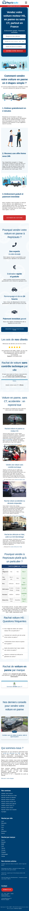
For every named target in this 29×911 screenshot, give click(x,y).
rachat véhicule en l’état (16, 546)
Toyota (3, 848)
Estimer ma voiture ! (14, 6)
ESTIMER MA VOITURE (14, 217)
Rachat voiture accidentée (8, 797)
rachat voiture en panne (16, 444)
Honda (3, 856)
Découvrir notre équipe (7, 778)
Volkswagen (4, 854)
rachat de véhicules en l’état (11, 753)
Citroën (3, 850)
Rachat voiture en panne (8, 799)
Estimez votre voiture (7, 807)
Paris (2, 825)
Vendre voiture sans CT (7, 805)
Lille (2, 829)
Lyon (2, 821)
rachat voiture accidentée (18, 516)
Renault (3, 842)
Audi (2, 846)
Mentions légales (5, 899)
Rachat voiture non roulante (9, 809)
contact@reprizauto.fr (6, 898)
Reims (14, 381)
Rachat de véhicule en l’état (9, 795)
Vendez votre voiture (7, 793)
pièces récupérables (8, 439)
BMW (2, 844)
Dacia (3, 840)
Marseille (3, 823)
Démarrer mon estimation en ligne (14, 329)
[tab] (14, 628)
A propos (3, 811)
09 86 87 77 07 (7, 889)
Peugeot (3, 852)
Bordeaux (4, 831)
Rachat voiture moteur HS (8, 801)
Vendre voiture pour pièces (8, 803)
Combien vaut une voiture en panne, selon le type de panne (14, 735)
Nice (2, 827)
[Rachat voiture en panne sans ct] (10, 2)
